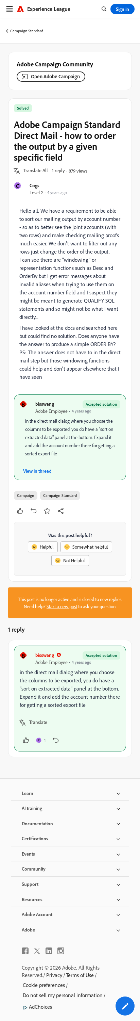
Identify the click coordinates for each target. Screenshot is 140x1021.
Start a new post (62, 606)
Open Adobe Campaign (55, 76)
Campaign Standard (26, 30)
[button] (35, 170)
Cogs (34, 185)
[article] (70, 698)
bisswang (44, 404)
